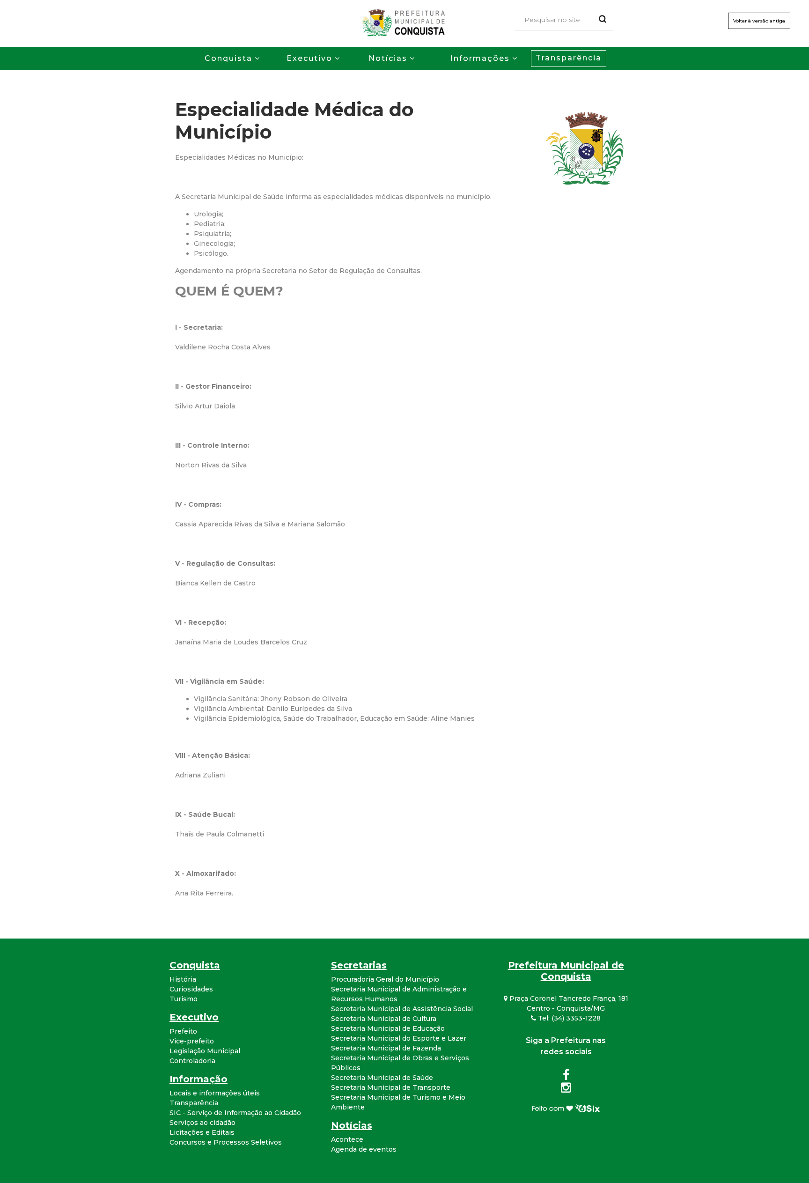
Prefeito (183, 1031)
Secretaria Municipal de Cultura (383, 1018)
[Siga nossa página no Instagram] (566, 1089)
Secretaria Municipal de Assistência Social (402, 1009)
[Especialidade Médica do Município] (586, 147)
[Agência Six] (566, 1107)
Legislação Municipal (204, 1051)
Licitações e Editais (202, 1132)
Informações (480, 58)
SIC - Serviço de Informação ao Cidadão (235, 1113)
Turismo (183, 999)
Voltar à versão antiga (759, 21)
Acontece (347, 1139)
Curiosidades (191, 989)
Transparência (569, 57)
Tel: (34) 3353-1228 (568, 1018)
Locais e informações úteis (214, 1093)
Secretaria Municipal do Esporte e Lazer (398, 1038)
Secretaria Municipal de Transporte (390, 1087)
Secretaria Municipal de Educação (388, 1028)
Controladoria (192, 1061)
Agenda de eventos (364, 1149)
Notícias (387, 58)
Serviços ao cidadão (202, 1122)
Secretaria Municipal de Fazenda (386, 1048)
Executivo (309, 58)
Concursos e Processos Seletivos (225, 1142)
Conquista (228, 58)
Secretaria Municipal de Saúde (382, 1077)
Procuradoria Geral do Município (385, 979)
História (182, 979)
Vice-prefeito (191, 1041)
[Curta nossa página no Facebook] (566, 1076)
